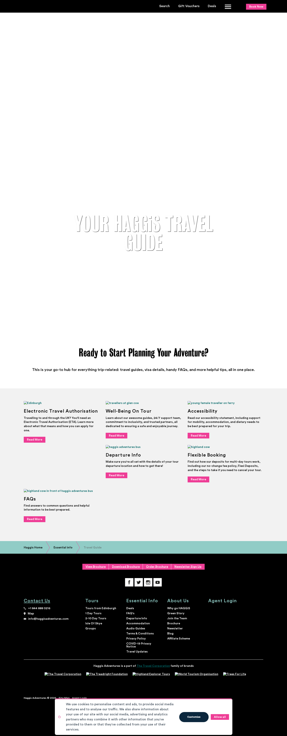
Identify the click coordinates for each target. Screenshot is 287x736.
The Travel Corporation (153, 666)
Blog (170, 633)
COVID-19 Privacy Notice (138, 645)
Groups (90, 628)
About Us (178, 600)
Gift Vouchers (188, 6)
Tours (92, 600)
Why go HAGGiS (178, 608)
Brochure (173, 623)
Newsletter (175, 628)
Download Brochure (126, 566)
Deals (212, 6)
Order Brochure (157, 566)
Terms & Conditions (140, 633)
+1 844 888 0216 (39, 608)
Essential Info (142, 600)
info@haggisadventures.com (48, 618)
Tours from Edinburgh (100, 608)
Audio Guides (135, 628)
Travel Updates (137, 651)
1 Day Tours (93, 613)
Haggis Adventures (41, 6)
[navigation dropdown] (228, 6)
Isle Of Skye (93, 623)
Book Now (256, 6)
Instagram (148, 582)
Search (164, 6)
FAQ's (130, 613)
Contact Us (37, 600)
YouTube (157, 582)
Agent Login (222, 600)
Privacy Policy (136, 638)
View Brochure (96, 566)
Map (31, 613)
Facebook (129, 582)
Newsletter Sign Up (187, 566)
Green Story (175, 613)
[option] (143, 233)
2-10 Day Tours (95, 618)
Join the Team (177, 618)
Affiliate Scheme (178, 638)
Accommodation (138, 623)
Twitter (138, 582)
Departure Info (136, 618)
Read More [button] (34, 439)
